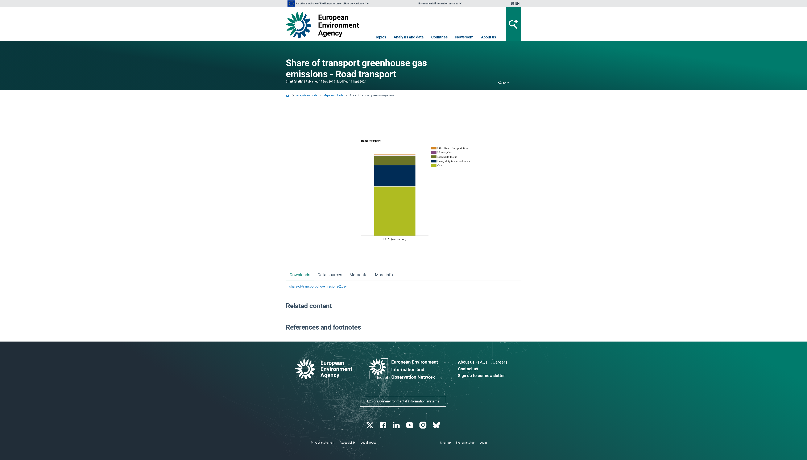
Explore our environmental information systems (403, 401)
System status (465, 442)
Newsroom (464, 37)
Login (483, 442)
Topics (380, 37)
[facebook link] (383, 425)
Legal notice (368, 442)
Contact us (468, 368)
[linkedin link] (397, 425)
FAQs (483, 362)
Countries (439, 37)
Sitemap (445, 442)
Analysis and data (409, 37)
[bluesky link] (436, 425)
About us (488, 37)
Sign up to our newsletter (481, 375)
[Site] (324, 24)
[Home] (288, 95)
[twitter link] (370, 425)
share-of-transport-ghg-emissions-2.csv (318, 286)
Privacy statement (323, 442)
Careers (500, 362)
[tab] (300, 275)
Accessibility (348, 442)
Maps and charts (333, 95)
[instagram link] (423, 425)
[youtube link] (410, 425)
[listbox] (328, 3)
